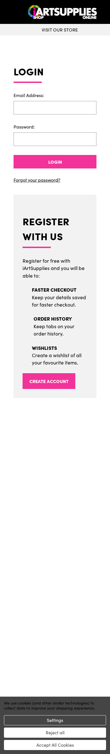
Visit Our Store (60, 30)
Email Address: (29, 95)
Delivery (55, 589)
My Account (55, 654)
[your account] (104, 12)
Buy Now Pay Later (55, 616)
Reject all (55, 732)
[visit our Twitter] (55, 558)
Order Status (55, 663)
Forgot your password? (37, 180)
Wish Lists (55, 672)
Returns (55, 598)
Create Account (49, 381)
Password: (24, 127)
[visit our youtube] (57, 558)
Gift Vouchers (55, 580)
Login (55, 162)
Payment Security (55, 607)
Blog (55, 625)
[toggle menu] (15, 12)
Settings (55, 720)
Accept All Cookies (55, 745)
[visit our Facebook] (53, 558)
